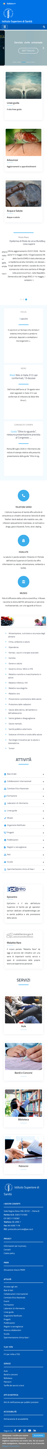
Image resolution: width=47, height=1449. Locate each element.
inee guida (17, 109)
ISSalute (23, 552)
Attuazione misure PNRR (14, 1269)
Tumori (12, 748)
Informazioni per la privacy (15, 1245)
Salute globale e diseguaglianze (22, 718)
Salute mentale (15, 723)
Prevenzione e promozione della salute (25, 698)
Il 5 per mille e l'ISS (12, 1354)
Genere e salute (15, 663)
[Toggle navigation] (5, 27)
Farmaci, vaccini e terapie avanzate (23, 652)
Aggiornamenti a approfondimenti (21, 166)
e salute (16, 217)
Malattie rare (14, 693)
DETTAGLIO (23, 51)
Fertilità (12, 658)
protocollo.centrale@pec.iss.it (20, 1229)
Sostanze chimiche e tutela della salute (25, 734)
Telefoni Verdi (23, 507)
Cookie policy (9, 1253)
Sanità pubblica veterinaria (20, 729)
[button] (3, 48)
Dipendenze (14, 647)
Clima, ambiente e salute (19, 641)
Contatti (7, 1249)
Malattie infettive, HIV (18, 682)
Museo (23, 593)
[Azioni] (4, 3)
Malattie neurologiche (18, 688)
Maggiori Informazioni (10, 1446)
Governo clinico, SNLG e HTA (21, 668)
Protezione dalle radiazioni (20, 704)
